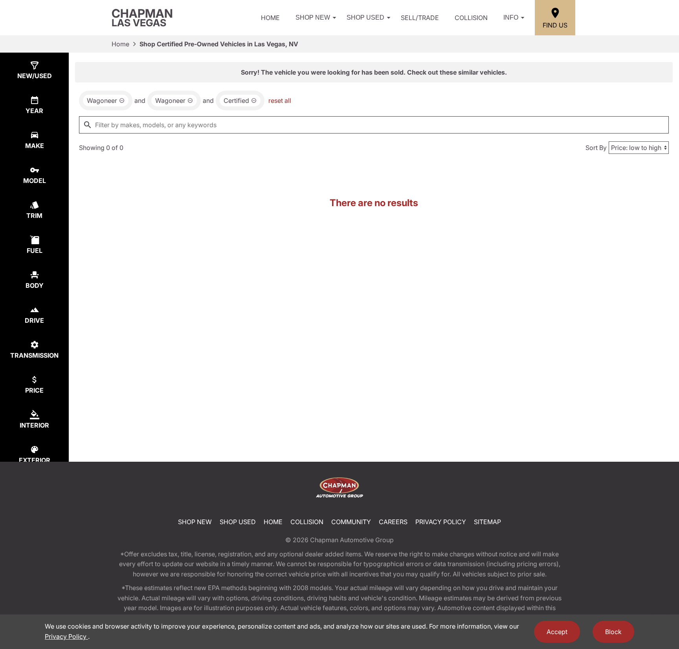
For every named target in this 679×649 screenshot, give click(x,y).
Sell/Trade (420, 18)
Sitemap (487, 522)
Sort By (596, 148)
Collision (471, 18)
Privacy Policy (440, 522)
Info (510, 17)
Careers (393, 522)
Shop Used (365, 17)
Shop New (312, 17)
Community (351, 522)
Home (270, 18)
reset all (279, 100)
